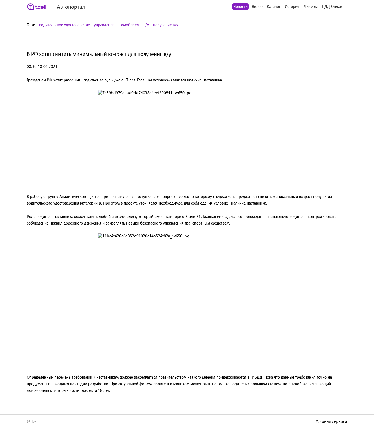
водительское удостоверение (64, 24)
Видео (257, 6)
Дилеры (311, 6)
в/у (146, 24)
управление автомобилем (116, 24)
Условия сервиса (331, 421)
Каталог (273, 6)
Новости (240, 6)
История (292, 6)
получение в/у (165, 24)
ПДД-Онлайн (333, 6)
